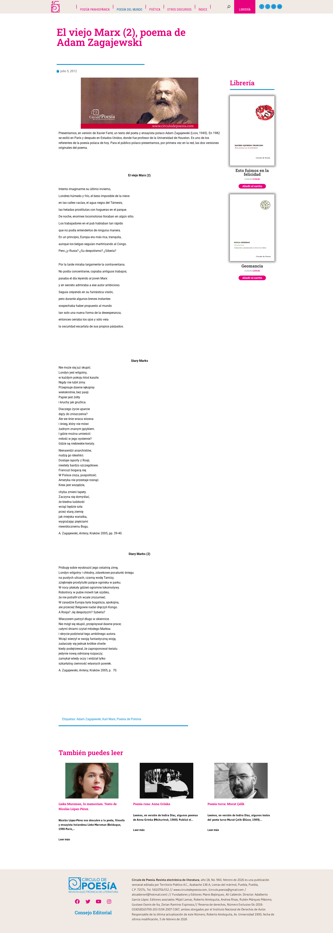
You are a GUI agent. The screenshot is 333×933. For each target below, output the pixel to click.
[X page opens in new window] (267, 6)
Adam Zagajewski (89, 719)
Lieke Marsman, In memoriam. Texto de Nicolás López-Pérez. (88, 806)
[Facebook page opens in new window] (261, 6)
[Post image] (92, 781)
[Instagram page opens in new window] (273, 6)
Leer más (64, 839)
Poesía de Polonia (129, 719)
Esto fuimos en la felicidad (252, 172)
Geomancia (252, 266)
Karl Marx (108, 719)
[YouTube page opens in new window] (279, 6)
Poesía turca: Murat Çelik (226, 804)
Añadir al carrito (252, 186)
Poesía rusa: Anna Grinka (151, 804)
